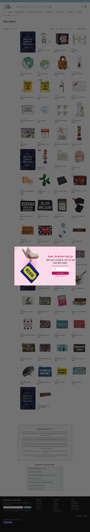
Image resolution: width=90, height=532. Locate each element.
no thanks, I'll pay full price (60, 276)
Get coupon (60, 273)
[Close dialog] (16, 248)
